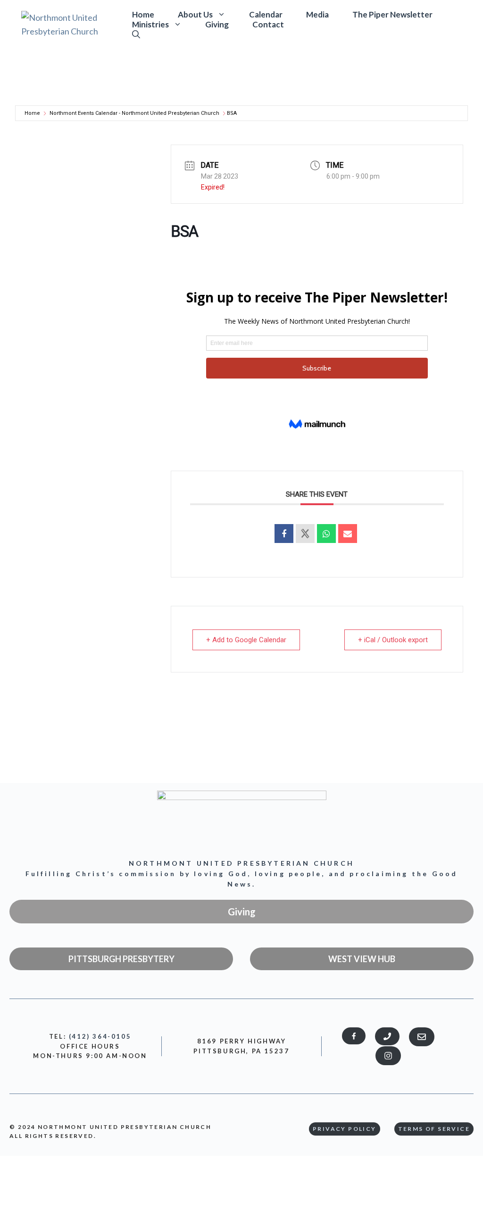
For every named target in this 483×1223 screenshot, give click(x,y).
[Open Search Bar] (136, 34)
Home (143, 14)
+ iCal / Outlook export (393, 640)
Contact (268, 24)
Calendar (266, 14)
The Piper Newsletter (392, 14)
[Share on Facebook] (284, 533)
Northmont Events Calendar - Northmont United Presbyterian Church (134, 113)
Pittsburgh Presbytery (121, 959)
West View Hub (361, 959)
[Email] (347, 533)
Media (317, 14)
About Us (195, 14)
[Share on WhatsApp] (326, 533)
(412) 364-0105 (100, 1036)
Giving (217, 24)
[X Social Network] (305, 533)
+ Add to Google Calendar (246, 640)
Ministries (150, 24)
